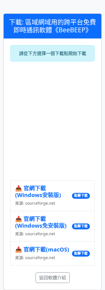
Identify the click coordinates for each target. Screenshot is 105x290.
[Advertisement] (52, 120)
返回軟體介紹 (52, 278)
